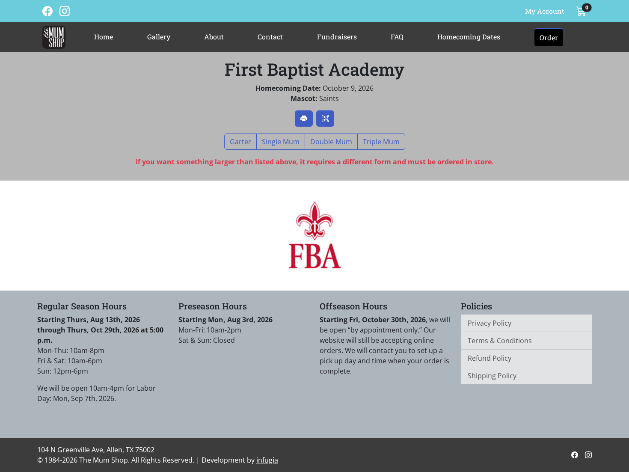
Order (549, 37)
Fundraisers (337, 36)
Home (103, 36)
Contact (270, 36)
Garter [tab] (240, 141)
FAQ (397, 36)
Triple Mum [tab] (381, 141)
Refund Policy (489, 358)
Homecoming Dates (468, 36)
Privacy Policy (489, 323)
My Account (544, 10)
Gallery (158, 36)
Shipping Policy (492, 375)
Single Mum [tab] (281, 141)
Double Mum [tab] (331, 141)
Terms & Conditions (500, 340)
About (214, 36)
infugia (267, 460)
